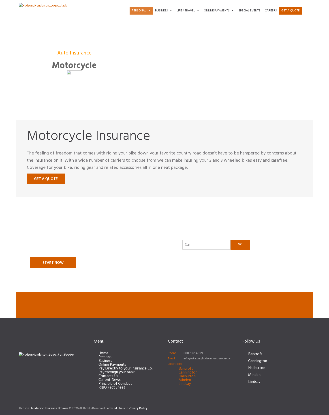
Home (103, 353)
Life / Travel (186, 10)
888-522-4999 (193, 353)
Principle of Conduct (115, 384)
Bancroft (186, 369)
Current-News (109, 380)
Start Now (53, 263)
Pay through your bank (116, 372)
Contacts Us (108, 376)
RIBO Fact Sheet (111, 388)
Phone (172, 353)
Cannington (188, 372)
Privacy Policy (138, 408)
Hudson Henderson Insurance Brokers (43, 408)
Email (171, 358)
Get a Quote (290, 10)
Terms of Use (114, 408)
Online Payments (217, 10)
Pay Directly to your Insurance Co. (125, 368)
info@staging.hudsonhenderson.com (208, 358)
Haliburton (187, 376)
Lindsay (185, 384)
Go (240, 244)
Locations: (175, 364)
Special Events (249, 10)
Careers (271, 10)
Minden (185, 380)
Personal (139, 10)
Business (161, 10)
